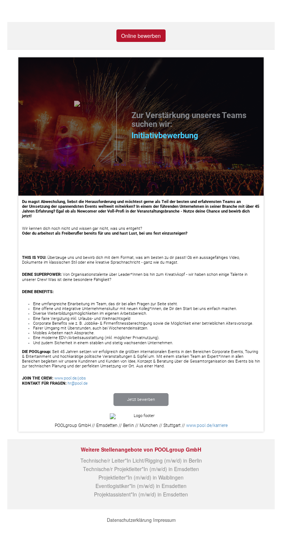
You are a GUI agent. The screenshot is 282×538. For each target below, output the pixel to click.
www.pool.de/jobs (70, 378)
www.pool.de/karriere (207, 425)
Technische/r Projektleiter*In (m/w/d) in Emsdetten (141, 469)
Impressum (164, 520)
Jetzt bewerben (141, 399)
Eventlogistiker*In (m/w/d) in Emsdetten (141, 485)
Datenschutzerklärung (129, 520)
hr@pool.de (78, 383)
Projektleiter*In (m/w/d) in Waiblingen (141, 477)
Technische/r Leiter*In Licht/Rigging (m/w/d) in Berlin (141, 460)
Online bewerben (141, 35)
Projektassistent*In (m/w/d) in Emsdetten (141, 494)
